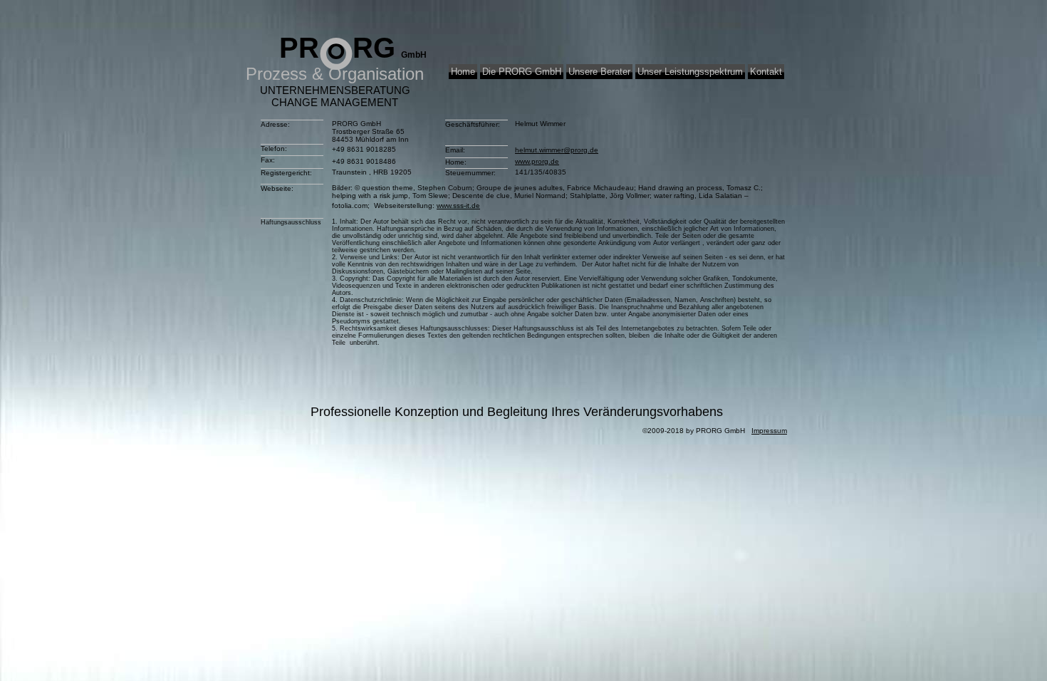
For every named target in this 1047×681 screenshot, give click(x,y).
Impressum (769, 431)
